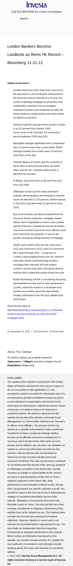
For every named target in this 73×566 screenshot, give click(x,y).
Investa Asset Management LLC (36, 4)
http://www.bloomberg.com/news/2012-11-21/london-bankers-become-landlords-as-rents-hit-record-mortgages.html (35, 314)
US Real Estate (56, 331)
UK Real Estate (41, 331)
